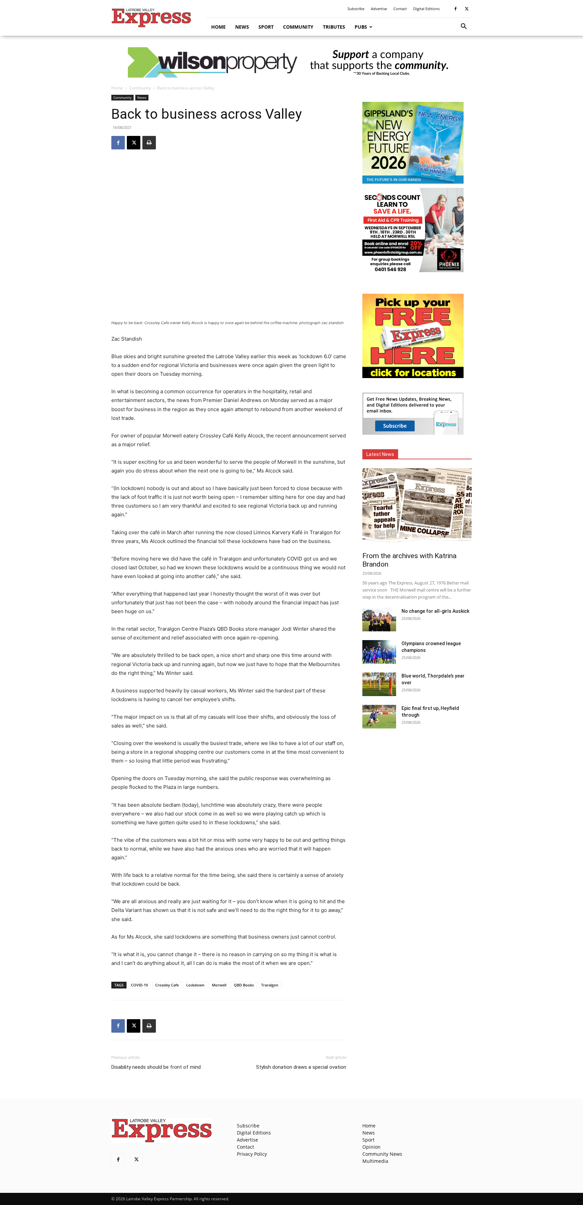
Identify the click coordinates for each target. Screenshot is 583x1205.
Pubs (361, 27)
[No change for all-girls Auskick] (379, 619)
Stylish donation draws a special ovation (301, 1067)
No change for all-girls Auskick (435, 611)
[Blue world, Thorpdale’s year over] (379, 684)
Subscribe (356, 8)
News (242, 27)
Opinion (371, 1147)
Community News (382, 1154)
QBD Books (244, 984)
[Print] (149, 142)
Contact (400, 8)
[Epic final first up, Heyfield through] (379, 716)
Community (298, 27)
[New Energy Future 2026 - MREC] (413, 184)
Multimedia (375, 1161)
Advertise (379, 8)
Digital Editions (426, 8)
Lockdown (195, 984)
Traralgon (269, 984)
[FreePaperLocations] (413, 376)
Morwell (219, 984)
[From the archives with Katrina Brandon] (417, 507)
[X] (467, 8)
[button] (463, 27)
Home (218, 27)
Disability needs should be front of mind (156, 1067)
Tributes (334, 27)
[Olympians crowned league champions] (379, 652)
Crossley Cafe (167, 984)
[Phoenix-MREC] (413, 270)
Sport (266, 27)
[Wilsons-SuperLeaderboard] (291, 62)
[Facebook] (455, 8)
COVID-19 (139, 984)
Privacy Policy (252, 1154)
